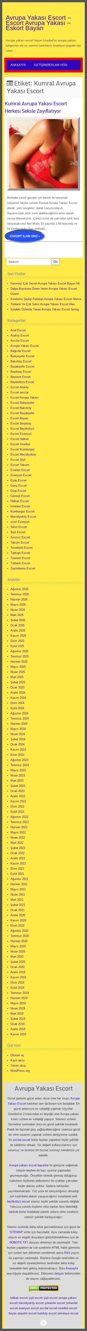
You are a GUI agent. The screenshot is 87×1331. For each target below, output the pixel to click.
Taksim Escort (19, 542)
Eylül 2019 (17, 987)
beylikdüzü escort (18, 1201)
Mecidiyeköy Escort (23, 516)
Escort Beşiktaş (20, 423)
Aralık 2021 (17, 858)
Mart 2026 (16, 615)
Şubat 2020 (17, 961)
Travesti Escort (20, 558)
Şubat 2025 (17, 682)
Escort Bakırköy (20, 408)
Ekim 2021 (17, 868)
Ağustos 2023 (19, 760)
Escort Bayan (19, 418)
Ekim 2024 (17, 703)
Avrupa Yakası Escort (24, 345)
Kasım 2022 (18, 801)
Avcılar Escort (19, 340)
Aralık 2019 (17, 972)
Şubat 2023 (17, 785)
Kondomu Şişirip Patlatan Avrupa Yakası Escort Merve (45, 299)
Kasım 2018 (18, 1034)
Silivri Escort (18, 527)
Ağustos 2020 (19, 930)
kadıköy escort (47, 1313)
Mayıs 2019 (18, 1003)
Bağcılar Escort (20, 351)
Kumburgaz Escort (22, 511)
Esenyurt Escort (20, 475)
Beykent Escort (20, 377)
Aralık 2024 (17, 692)
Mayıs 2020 (18, 946)
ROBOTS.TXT (18, 1242)
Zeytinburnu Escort (22, 568)
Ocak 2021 (17, 910)
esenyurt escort (29, 1308)
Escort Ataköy (19, 387)
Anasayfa (18, 65)
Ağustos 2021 (19, 879)
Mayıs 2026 (18, 604)
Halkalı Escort (19, 501)
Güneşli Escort (20, 496)
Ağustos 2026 (19, 589)
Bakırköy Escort (20, 361)
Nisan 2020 (17, 951)
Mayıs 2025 (18, 666)
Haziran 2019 (18, 998)
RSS (67, 1252)
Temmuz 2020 (19, 936)
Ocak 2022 (17, 853)
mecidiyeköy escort (31, 1303)
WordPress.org (20, 1070)
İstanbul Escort (20, 506)
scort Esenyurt (19, 521)
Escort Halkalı (19, 439)
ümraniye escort (68, 1313)
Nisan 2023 (17, 775)
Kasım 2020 (18, 920)
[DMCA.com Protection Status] (44, 1288)
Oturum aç (17, 1055)
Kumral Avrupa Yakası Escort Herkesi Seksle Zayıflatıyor (36, 107)
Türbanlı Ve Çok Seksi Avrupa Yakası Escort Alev (42, 304)
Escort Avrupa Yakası (24, 397)
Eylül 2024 (17, 708)
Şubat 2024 (17, 739)
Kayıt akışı (17, 1060)
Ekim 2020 (17, 925)
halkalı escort (19, 1297)
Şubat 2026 (17, 620)
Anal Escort (18, 330)
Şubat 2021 (17, 905)
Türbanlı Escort (20, 563)
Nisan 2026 (17, 609)
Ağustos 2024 (19, 713)
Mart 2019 (16, 1013)
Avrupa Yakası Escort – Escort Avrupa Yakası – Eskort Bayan (38, 23)
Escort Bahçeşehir (22, 402)
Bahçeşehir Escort (22, 356)
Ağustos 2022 (19, 817)
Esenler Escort (20, 470)
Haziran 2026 (18, 599)
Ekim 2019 (17, 982)
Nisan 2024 (17, 734)
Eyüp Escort (18, 480)
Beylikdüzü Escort (22, 382)
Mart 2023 (16, 780)
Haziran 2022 (18, 827)
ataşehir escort (27, 1313)
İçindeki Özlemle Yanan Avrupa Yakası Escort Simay (44, 309)
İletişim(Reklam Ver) (50, 65)
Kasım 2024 (18, 697)
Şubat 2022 (17, 848)
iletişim (59, 1273)
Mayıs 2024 (18, 729)
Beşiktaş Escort (20, 371)
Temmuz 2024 (19, 718)
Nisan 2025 (17, 672)
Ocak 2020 (17, 967)
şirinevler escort (55, 1303)
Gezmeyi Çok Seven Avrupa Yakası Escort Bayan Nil (45, 283)
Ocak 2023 (17, 791)
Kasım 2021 (18, 863)
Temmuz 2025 (19, 656)
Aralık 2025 (17, 630)
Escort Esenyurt (20, 433)
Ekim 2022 (17, 806)
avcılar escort (21, 1140)
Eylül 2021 (17, 873)
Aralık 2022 (17, 796)
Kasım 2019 (18, 977)
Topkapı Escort (20, 553)
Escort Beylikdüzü (22, 428)
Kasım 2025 (18, 635)
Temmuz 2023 (19, 765)
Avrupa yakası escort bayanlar (29, 1165)
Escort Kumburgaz (22, 449)
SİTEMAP (16, 1232)
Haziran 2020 (18, 941)
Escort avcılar (19, 392)
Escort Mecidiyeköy (23, 454)
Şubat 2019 (17, 1018)
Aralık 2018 (17, 1029)
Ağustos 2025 (19, 651)
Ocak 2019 (17, 1024)
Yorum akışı (18, 1065)
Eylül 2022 (17, 811)
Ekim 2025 (17, 641)
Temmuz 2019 (19, 993)
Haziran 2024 (18, 723)
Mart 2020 (16, 956)
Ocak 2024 (17, 744)
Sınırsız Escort (20, 537)
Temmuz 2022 (19, 822)
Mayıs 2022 (18, 832)
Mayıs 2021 (18, 889)
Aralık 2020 (17, 915)
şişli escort (36, 1297)
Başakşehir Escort (22, 366)
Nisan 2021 (17, 894)
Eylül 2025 (17, 646)
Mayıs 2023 (18, 770)
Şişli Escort (17, 532)
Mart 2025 (16, 677)
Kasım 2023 (18, 749)
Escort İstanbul (20, 444)
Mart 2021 (16, 899)
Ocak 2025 (17, 687)
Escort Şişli (17, 459)
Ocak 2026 (17, 625)
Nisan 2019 (17, 1008)
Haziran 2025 (18, 661)
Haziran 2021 (18, 884)
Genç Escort (18, 485)
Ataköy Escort (19, 335)
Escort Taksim (19, 465)
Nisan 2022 (17, 837)
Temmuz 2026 (19, 594)
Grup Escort (18, 490)
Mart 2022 (16, 842)
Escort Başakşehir (22, 413)
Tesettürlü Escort (21, 547)
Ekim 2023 (17, 754)
